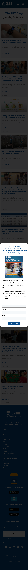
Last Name (5, 309)
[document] (14, 285)
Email (4, 315)
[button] (26, 245)
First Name (5, 303)
